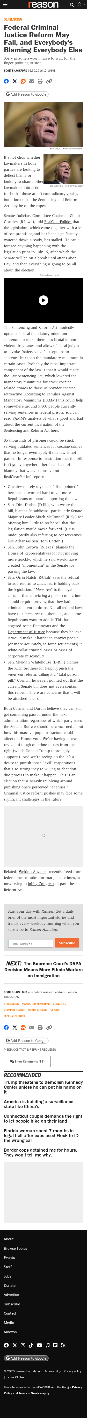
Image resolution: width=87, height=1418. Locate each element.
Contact (10, 1313)
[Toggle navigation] (5, 4)
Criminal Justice (14, 1009)
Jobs (7, 1276)
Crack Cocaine (37, 1009)
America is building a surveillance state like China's (38, 1103)
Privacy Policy (72, 1371)
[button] (81, 4)
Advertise (11, 1294)
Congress (59, 1003)
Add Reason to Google (28, 94)
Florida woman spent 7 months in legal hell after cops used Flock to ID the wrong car (41, 1135)
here (54, 430)
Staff (8, 1266)
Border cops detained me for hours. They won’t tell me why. (40, 1152)
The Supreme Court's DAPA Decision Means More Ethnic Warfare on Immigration (43, 969)
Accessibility (53, 1371)
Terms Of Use (15, 1377)
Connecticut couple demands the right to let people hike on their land (43, 1118)
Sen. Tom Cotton (46, 541)
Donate (9, 1285)
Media (9, 1322)
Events (9, 1257)
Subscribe (67, 942)
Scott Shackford (15, 71)
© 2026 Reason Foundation (23, 1371)
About (9, 1238)
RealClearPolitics (58, 221)
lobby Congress (41, 883)
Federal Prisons (14, 1016)
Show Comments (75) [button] (29, 1061)
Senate (55, 1009)
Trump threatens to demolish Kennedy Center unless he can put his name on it (43, 1087)
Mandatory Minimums (36, 1003)
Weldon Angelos (32, 871)
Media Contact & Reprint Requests (30, 1050)
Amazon (10, 1331)
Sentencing (13, 19)
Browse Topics (15, 1248)
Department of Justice (26, 632)
